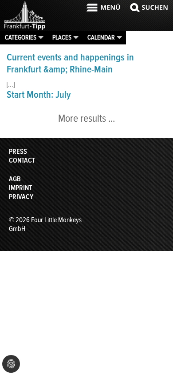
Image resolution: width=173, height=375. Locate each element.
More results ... (86, 118)
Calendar (101, 37)
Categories (20, 37)
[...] (11, 84)
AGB (15, 179)
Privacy (21, 196)
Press (18, 151)
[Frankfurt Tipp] (25, 28)
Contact (22, 160)
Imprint (20, 188)
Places (61, 37)
